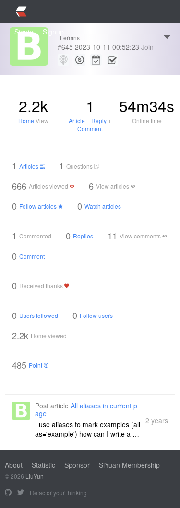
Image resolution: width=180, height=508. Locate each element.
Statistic (43, 465)
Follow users (96, 315)
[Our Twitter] (20, 492)
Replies (83, 236)
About (14, 465)
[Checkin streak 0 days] (96, 60)
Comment (90, 128)
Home (26, 120)
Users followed (38, 315)
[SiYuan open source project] (8, 492)
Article (77, 120)
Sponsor (77, 465)
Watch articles (102, 206)
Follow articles (38, 206)
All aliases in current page (86, 409)
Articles (29, 166)
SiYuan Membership (129, 465)
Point (36, 365)
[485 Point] (79, 60)
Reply (99, 120)
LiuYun (34, 476)
